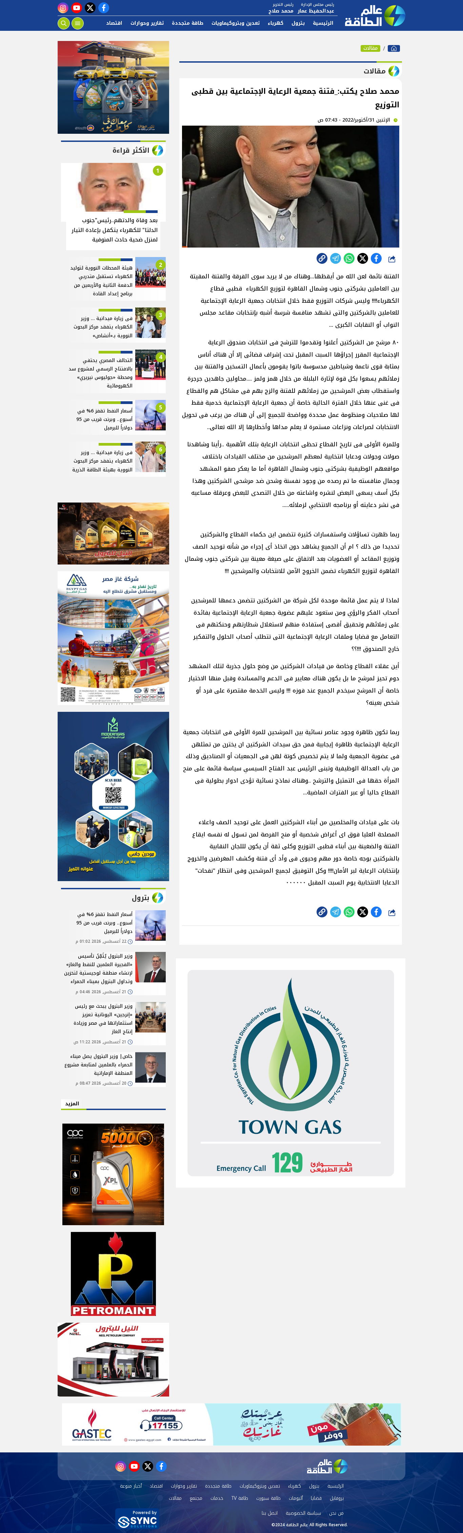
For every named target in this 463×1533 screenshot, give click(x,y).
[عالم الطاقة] (394, 48)
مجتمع (196, 1498)
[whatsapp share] (349, 258)
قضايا (316, 1498)
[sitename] (327, 1466)
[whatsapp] (322, 258)
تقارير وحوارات (147, 23)
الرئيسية (323, 23)
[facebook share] (376, 258)
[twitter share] (362, 258)
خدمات (216, 1498)
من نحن (336, 1513)
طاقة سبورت (268, 1498)
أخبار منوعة (131, 1486)
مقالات (370, 48)
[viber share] (335, 258)
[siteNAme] (371, 15)
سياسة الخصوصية (303, 1513)
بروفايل (337, 1498)
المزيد (72, 1103)
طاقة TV (240, 1498)
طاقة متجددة (187, 23)
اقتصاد (114, 23)
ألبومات (296, 1498)
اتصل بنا (270, 1513)
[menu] (78, 23)
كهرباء (275, 23)
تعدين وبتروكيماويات (236, 23)
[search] (64, 23)
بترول (298, 23)
